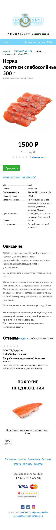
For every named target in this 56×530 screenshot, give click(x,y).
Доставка (46, 459)
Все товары (10, 459)
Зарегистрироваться (34, 42)
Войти (50, 42)
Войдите (23, 338)
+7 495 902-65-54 (28, 478)
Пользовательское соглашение (28, 515)
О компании (34, 459)
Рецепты (38, 463)
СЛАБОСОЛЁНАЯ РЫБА (23, 51)
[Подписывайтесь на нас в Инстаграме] (33, 507)
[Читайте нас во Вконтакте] (28, 507)
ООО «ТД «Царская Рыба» (35, 512)
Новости (22, 459)
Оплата (17, 463)
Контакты (27, 463)
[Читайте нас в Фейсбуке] (22, 507)
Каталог (6, 51)
